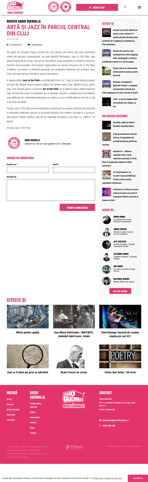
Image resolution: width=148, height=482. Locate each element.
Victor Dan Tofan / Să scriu (120, 372)
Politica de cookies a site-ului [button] (107, 478)
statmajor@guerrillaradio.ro (115, 420)
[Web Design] (74, 447)
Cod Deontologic (21, 457)
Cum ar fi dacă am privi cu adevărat (27, 372)
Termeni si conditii (13, 447)
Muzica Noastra (13, 409)
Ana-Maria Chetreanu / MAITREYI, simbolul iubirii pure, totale (74, 334)
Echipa (32, 412)
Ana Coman (118, 265)
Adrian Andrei (119, 216)
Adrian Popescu (120, 228)
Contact (33, 433)
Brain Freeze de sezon (74, 372)
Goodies (33, 422)
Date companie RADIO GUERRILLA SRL (26, 450)
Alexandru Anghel (121, 253)
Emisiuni (10, 404)
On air (9, 399)
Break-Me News (13, 39)
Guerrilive (11, 415)
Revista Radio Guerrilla (24, 21)
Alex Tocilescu (120, 241)
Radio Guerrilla (32, 140)
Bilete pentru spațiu (27, 332)
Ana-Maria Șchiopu (121, 278)
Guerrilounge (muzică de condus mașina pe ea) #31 (120, 334)
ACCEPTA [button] (138, 478)
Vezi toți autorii (120, 291)
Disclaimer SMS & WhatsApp (16, 454)
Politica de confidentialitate (30, 447)
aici (80, 116)
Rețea (32, 428)
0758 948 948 (108, 425)
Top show (11, 420)
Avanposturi (35, 417)
